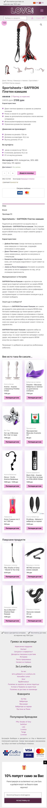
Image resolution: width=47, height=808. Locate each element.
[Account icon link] (32, 18)
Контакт (23, 649)
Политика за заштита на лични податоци (23, 684)
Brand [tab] (4, 210)
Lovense (23, 734)
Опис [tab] (4, 206)
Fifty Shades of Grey (23, 722)
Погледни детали (12, 398)
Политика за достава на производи (23, 689)
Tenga (23, 732)
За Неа (23, 699)
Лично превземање (23, 659)
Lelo (23, 727)
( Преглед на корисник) (20, 96)
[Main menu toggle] (42, 10)
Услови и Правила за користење (23, 687)
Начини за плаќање (23, 662)
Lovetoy (24, 729)
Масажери (24, 704)
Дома (4, 80)
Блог (23, 679)
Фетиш (9, 80)
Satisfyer (23, 724)
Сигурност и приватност (23, 652)
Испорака (23, 657)
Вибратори (24, 701)
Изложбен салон (23, 676)
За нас (23, 671)
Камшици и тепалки (21, 80)
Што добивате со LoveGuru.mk (23, 674)
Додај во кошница (27, 173)
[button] (41, 25)
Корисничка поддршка (23, 646)
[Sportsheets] (10, 183)
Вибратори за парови (23, 706)
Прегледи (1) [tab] (7, 214)
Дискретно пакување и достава (23, 654)
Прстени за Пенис (23, 709)
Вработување (23, 682)
